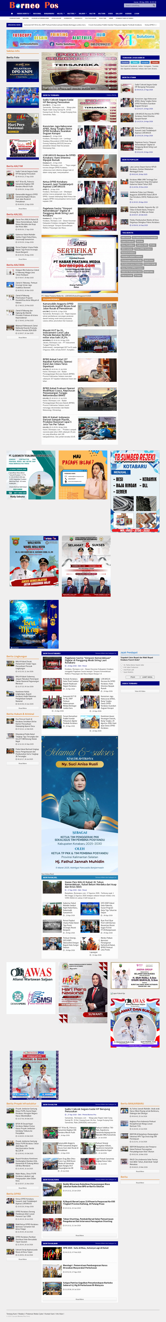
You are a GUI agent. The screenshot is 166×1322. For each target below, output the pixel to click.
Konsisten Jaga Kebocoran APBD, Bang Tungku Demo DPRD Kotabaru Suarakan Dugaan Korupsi (57, 130)
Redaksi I (22, 1314)
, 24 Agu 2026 (56, 136)
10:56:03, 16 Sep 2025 (139, 225)
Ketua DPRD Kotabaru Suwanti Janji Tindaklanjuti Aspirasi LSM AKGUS (106, 25)
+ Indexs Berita (111, 95)
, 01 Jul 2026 (101, 1164)
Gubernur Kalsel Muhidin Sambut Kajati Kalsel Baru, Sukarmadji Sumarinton (26, 236)
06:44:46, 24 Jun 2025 (24, 704)
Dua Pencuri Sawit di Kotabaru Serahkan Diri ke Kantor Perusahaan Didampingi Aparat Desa (26, 722)
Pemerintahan (15, 18)
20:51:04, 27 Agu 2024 (72, 1272)
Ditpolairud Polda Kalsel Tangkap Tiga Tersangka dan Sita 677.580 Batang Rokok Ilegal (27, 737)
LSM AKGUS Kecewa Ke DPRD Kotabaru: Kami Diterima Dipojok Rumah (59, 157)
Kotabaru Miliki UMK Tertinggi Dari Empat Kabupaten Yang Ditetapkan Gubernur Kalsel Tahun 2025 (144, 181)
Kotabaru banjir (150, 264)
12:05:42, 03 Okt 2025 (24, 1153)
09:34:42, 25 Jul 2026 (138, 1116)
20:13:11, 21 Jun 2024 (72, 1225)
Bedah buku (148, 272)
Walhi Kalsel (148, 260)
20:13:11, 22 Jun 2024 (72, 1208)
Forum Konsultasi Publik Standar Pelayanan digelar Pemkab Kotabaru (50, 25)
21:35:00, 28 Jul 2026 (24, 1245)
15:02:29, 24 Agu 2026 (144, 136)
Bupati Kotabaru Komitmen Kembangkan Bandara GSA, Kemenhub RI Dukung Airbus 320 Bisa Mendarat (27, 1162)
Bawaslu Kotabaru (128, 253)
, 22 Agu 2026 (95, 731)
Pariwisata (78, 18)
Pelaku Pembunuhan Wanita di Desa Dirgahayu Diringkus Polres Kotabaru (144, 221)
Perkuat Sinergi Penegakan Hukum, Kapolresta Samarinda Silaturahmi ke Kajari (104, 1146)
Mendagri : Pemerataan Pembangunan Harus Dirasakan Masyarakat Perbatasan (85, 1266)
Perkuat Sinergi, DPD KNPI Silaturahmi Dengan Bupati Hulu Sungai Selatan (71, 943)
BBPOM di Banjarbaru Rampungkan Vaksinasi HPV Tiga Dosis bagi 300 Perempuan (144, 1136)
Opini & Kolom (56, 18)
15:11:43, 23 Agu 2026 (144, 152)
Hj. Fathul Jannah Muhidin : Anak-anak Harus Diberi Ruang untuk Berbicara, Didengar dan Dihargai (145, 1111)
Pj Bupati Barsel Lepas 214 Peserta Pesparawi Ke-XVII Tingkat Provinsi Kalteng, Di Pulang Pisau (89, 1202)
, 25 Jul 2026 (63, 1171)
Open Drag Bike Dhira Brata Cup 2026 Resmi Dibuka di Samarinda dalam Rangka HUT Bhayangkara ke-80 (66, 1163)
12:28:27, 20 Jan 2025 (24, 333)
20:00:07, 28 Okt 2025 (138, 215)
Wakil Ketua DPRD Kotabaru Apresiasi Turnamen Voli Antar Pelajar (27, 1226)
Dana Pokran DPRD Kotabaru (132, 268)
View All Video (140, 691)
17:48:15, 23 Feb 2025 (25, 305)
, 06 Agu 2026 (69, 933)
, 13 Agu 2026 (69, 915)
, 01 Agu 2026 (95, 955)
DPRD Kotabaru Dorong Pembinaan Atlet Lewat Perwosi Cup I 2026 (25, 1214)
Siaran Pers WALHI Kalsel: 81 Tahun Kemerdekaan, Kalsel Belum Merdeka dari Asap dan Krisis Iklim (27, 223)
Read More (23, 209)
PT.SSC (152, 245)
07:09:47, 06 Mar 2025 (25, 278)
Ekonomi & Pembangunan (40, 18)
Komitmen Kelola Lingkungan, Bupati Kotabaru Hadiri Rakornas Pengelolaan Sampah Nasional (26, 696)
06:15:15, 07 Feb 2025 (72, 1252)
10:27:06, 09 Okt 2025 (24, 1119)
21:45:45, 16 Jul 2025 (24, 1169)
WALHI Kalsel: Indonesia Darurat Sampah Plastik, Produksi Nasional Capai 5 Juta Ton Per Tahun (57, 420)
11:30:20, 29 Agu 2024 (139, 202)
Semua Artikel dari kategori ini (105, 653)
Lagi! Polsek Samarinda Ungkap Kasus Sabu (105, 1159)
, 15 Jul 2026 (101, 1153)
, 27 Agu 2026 (55, 105)
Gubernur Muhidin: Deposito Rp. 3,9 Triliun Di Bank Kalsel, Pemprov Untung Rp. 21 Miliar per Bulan (144, 209)
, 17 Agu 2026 (76, 890)
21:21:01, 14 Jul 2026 (138, 1142)
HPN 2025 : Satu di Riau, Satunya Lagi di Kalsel (86, 1247)
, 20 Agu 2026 (69, 726)
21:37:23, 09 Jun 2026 (24, 687)
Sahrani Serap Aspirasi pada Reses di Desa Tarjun (26, 1250)
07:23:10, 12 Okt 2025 (24, 729)
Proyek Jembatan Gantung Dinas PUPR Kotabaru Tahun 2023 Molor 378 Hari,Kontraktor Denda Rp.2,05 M (27, 1146)
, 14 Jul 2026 (101, 1138)
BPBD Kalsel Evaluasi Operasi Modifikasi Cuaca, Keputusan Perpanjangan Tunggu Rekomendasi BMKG (59, 392)
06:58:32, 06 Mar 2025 (25, 290)
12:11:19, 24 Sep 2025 (25, 744)
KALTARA (101, 13)
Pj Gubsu (138, 275)
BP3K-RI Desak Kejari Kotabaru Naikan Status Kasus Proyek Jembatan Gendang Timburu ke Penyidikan (25, 1128)
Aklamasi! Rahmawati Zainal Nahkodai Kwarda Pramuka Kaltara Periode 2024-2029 (26, 328)
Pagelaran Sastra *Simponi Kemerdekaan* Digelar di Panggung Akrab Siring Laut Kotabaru (58, 212)
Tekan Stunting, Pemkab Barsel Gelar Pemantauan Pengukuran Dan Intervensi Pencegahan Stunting (88, 1220)
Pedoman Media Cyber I (35, 1314)
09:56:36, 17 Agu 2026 (25, 229)
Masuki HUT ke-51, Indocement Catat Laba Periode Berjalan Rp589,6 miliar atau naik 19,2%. (56, 334)
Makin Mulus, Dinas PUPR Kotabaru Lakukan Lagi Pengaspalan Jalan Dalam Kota (26, 1177)
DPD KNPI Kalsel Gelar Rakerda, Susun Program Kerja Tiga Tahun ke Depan (109, 908)
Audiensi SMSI (142, 245)
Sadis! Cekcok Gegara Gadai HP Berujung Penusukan (58, 101)
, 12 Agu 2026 (64, 1153)
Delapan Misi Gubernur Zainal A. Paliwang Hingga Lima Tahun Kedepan (27, 272)
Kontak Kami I (50, 1314)
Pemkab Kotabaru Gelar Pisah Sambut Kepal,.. (67, 87)
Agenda (128, 13)
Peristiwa (102, 18)
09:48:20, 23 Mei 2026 (139, 1167)
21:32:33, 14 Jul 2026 (138, 1129)
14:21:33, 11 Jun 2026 (24, 671)
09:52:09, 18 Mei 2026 (139, 1154)
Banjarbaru (49, 13)
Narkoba (140, 241)
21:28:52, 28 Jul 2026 (24, 1255)
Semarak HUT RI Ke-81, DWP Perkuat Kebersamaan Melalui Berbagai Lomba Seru (69, 702)
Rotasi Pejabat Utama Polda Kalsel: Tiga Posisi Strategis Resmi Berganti (27, 249)
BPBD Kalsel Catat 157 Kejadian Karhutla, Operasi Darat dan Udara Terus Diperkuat (57, 363)
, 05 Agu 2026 (107, 933)
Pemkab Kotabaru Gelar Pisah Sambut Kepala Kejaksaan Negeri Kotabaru (71, 682)
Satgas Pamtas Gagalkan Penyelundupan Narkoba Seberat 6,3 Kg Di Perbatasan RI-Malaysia (88, 1284)
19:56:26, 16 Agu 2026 (25, 189)
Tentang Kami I (12, 1314)
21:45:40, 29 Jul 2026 (24, 1232)
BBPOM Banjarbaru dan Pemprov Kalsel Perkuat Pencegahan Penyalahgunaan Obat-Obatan (143, 1149)
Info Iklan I (60, 1314)
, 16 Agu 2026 (64, 1135)
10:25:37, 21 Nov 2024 (25, 1184)
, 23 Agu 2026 (56, 218)
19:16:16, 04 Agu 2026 (60, 340)
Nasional (37, 13)
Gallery (119, 13)
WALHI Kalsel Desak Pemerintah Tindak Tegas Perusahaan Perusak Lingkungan (26, 665)
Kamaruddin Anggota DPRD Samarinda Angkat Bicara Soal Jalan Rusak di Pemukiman (59, 306)
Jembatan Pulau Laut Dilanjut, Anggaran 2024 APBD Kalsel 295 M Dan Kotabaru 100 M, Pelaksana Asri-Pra (144, 196)
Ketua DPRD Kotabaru (143, 249)
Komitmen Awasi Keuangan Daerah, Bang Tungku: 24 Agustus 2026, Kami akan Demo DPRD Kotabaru (108, 722)
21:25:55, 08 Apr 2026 (58, 427)
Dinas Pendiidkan (128, 245)
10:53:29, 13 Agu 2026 (25, 242)
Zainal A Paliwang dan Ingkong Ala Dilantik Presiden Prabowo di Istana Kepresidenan (27, 314)
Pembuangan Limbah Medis (132, 260)
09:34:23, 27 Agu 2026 (25, 177)
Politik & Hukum (90, 18)
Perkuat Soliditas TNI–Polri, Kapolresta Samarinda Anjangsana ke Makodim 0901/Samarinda (106, 1131)
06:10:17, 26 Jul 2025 (24, 759)
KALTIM (92, 13)
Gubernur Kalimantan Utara (132, 272)
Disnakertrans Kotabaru (124, 18)
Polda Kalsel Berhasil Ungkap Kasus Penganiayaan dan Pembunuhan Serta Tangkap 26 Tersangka (27, 753)
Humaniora (68, 18)
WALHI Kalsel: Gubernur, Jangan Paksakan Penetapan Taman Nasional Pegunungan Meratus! (27, 680)
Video (110, 13)
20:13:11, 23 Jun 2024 (72, 1191)
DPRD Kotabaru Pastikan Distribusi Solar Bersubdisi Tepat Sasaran (26, 1239)
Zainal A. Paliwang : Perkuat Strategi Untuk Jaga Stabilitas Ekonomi (26, 285)
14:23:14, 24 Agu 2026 (144, 121)
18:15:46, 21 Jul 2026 (58, 369)
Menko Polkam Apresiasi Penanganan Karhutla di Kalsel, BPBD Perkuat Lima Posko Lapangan (102, 945)
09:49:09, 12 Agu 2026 (58, 311)
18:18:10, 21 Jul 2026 (58, 398)
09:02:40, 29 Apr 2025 (138, 174)
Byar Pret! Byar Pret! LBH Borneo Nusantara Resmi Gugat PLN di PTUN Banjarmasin (108, 925)
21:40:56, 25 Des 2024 (139, 187)
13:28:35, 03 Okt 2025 (24, 1136)
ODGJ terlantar (127, 249)
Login (136, 13)
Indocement (126, 237)
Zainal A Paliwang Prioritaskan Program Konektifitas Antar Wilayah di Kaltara (27, 299)
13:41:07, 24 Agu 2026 (144, 109)
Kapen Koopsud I (128, 241)
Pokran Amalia (127, 275)
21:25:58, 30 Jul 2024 (71, 1289)
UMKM (111, 18)
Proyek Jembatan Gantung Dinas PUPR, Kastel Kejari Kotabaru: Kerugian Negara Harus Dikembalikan (26, 1112)
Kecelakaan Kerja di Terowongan (145, 237)
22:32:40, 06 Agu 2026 (25, 255)
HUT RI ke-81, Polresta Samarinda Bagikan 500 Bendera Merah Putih (25, 184)
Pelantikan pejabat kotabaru (132, 256)
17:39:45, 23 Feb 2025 (25, 321)
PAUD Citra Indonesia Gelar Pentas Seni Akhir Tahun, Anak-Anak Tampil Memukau (144, 1161)
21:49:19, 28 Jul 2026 (24, 1219)
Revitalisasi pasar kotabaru (132, 264)
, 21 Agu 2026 (69, 689)
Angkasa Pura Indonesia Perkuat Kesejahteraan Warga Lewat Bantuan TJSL (143, 1123)
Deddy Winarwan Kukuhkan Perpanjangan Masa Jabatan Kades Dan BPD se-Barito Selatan (86, 1185)
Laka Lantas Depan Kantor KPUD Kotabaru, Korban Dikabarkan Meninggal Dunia (143, 169)
